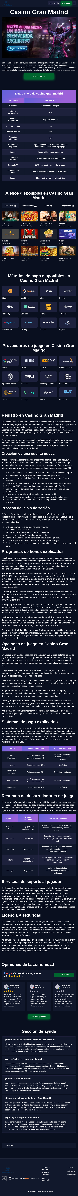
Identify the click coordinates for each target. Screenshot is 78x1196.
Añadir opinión (63, 975)
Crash (47, 206)
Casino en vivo (28, 206)
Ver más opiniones (39, 1016)
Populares (9, 206)
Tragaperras (66, 206)
